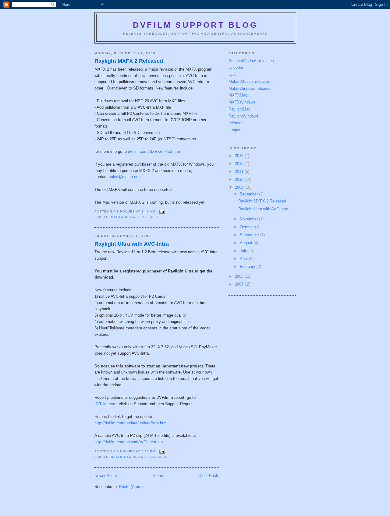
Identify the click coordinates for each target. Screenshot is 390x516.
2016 (240, 155)
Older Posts (208, 475)
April (244, 258)
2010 (240, 179)
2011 (240, 171)
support (235, 130)
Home (158, 475)
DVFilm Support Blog (195, 25)
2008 (240, 276)
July (244, 250)
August (247, 242)
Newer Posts (105, 475)
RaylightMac (239, 109)
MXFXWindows (124, 217)
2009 (240, 187)
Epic (232, 74)
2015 (240, 163)
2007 (240, 284)
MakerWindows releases (250, 88)
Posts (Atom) (131, 486)
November (249, 219)
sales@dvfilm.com (125, 176)
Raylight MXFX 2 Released (128, 61)
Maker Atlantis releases (249, 81)
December (249, 194)
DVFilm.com (105, 404)
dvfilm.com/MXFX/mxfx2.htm (154, 151)
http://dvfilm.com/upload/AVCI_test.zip (128, 442)
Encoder (236, 67)
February (248, 266)
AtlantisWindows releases (251, 60)
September (250, 235)
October (247, 227)
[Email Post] (161, 211)
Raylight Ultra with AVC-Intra (131, 244)
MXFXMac (238, 95)
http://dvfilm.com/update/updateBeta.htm (130, 423)
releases (150, 217)
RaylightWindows (128, 456)
